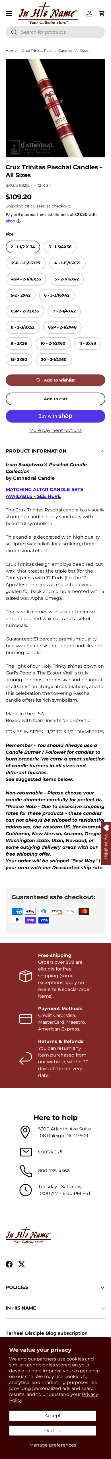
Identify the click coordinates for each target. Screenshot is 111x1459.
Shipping (15, 206)
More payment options (55, 430)
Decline (52, 1430)
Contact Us (50, 1151)
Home (11, 50)
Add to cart (55, 398)
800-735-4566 (54, 1170)
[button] (102, 13)
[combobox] (55, 32)
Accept (53, 1415)
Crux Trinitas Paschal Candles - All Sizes (55, 50)
